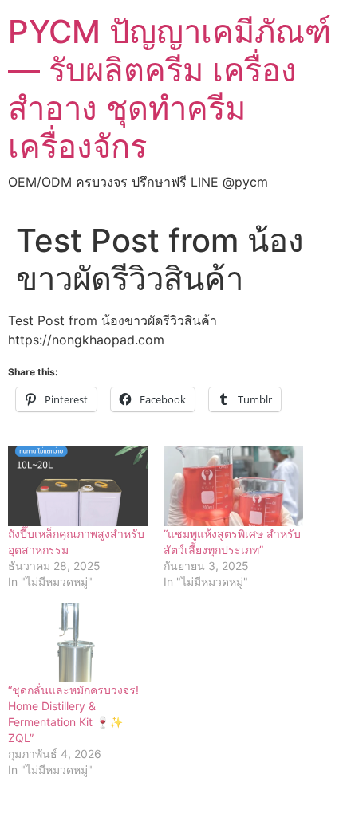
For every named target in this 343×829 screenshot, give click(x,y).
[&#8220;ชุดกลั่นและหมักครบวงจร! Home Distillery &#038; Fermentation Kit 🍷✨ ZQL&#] (78, 642)
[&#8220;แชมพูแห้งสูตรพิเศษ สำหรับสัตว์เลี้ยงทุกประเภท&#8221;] (233, 486)
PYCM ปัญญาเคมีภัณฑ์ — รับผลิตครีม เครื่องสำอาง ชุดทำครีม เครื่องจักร (169, 89)
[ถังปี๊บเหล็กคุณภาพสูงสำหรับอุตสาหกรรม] (78, 486)
